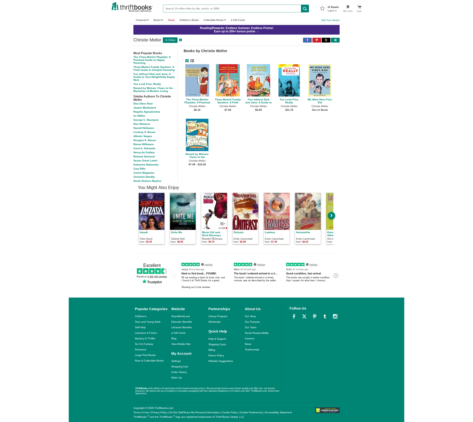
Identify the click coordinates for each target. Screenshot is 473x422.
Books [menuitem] (157, 19)
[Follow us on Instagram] (335, 316)
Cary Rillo (139, 168)
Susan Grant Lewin (145, 160)
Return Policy (216, 355)
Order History (179, 372)
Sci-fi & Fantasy (144, 343)
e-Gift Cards (178, 332)
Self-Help (140, 327)
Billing (211, 349)
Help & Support (217, 338)
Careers (249, 338)
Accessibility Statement (278, 412)
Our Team (250, 327)
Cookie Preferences (251, 412)
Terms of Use (141, 412)
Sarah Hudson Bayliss (147, 180)
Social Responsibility (257, 332)
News (248, 343)
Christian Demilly (144, 176)
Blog (173, 338)
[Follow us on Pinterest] (314, 316)
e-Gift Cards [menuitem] (238, 19)
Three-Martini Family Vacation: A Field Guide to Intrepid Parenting (154, 68)
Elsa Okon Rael (143, 103)
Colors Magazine (143, 172)
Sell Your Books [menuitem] (330, 20)
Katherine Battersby (146, 164)
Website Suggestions (220, 360)
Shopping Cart (179, 366)
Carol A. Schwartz (144, 148)
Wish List (176, 377)
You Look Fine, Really (147, 83)
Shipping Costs (217, 344)
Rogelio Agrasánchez (146, 111)
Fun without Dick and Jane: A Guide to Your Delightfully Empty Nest (154, 76)
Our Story (250, 316)
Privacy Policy (159, 412)
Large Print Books (145, 355)
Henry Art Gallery (144, 152)
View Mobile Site (180, 343)
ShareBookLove (180, 316)
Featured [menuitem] (141, 19)
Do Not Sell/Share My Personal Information (194, 412)
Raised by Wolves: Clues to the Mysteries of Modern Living (153, 89)
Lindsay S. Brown (144, 132)
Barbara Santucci (144, 156)
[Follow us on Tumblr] (324, 316)
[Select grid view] (186, 61)
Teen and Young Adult (147, 321)
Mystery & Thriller (145, 338)
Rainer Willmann (143, 144)
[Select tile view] (191, 61)
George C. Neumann (146, 119)
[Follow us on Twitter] (304, 316)
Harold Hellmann (143, 127)
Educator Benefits (181, 321)
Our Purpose (252, 321)
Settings (176, 360)
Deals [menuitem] (171, 19)
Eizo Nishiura (141, 123)
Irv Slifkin (139, 115)
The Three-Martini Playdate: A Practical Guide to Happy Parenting (152, 59)
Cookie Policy (230, 412)
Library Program (217, 316)
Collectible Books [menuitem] (214, 19)
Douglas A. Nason (144, 140)
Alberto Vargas (142, 136)
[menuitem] (333, 8)
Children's (141, 316)
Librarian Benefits (181, 327)
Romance (140, 349)
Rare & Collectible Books (149, 360)
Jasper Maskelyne (144, 107)
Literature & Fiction (146, 332)
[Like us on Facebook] (294, 316)
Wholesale (214, 321)
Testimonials (252, 349)
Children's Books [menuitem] (189, 19)
